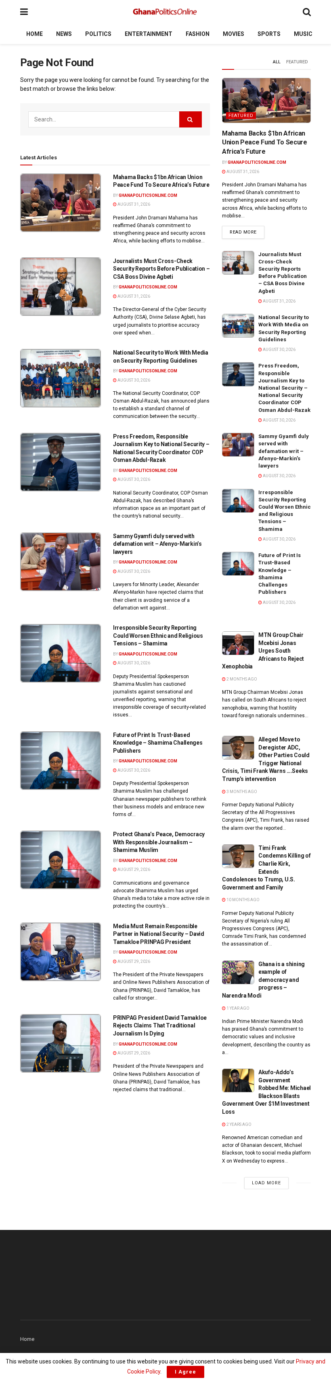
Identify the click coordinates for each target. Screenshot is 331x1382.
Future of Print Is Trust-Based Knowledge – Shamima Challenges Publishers (158, 743)
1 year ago (237, 1008)
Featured (297, 62)
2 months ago (241, 679)
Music (303, 34)
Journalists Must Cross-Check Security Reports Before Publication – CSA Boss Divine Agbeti (161, 269)
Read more (247, 232)
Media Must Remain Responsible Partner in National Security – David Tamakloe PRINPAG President (158, 934)
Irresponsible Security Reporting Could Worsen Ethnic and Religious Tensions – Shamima (158, 635)
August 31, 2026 (133, 204)
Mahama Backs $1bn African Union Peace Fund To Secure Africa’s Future (264, 142)
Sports (269, 34)
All (277, 62)
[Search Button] (307, 12)
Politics (98, 34)
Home (34, 34)
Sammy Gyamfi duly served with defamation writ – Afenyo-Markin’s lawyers (157, 544)
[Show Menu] (24, 12)
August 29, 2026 (133, 869)
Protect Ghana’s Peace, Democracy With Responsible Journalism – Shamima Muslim (159, 842)
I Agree (185, 1372)
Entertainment (148, 34)
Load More (266, 1183)
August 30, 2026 (133, 380)
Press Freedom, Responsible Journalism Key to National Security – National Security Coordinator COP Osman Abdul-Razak (284, 388)
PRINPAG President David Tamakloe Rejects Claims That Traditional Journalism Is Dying (160, 1026)
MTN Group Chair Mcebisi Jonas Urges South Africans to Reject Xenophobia (263, 651)
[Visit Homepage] (165, 12)
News (64, 34)
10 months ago (243, 900)
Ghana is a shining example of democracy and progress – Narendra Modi (263, 980)
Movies (233, 34)
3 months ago (241, 791)
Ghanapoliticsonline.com (148, 195)
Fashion (197, 34)
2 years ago (238, 1124)
